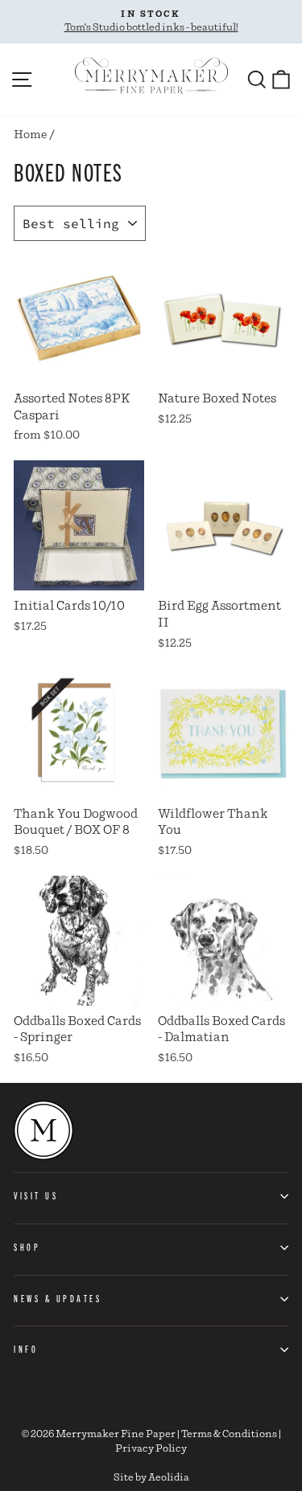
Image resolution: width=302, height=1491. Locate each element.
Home (31, 135)
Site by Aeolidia (151, 1478)
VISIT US (36, 1195)
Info (26, 1348)
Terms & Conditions (229, 1434)
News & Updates (57, 1298)
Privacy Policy (151, 1449)
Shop (27, 1246)
